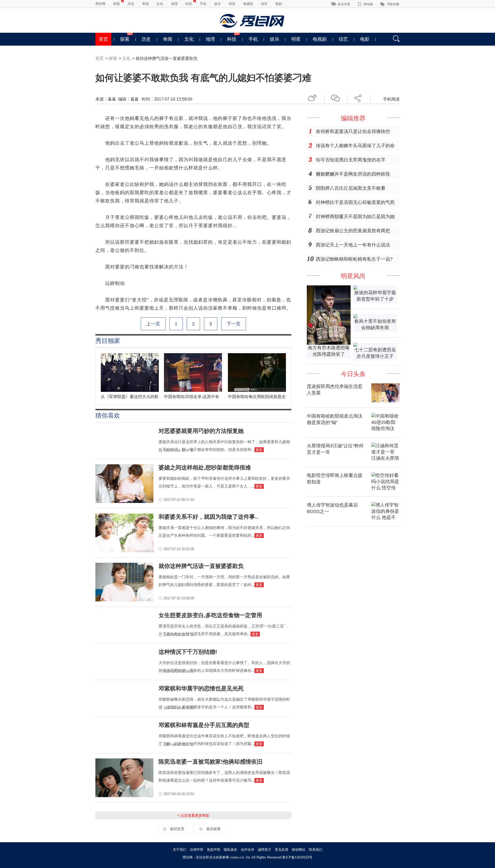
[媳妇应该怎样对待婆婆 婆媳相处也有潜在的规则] (124, 501)
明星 (232, 4)
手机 (203, 4)
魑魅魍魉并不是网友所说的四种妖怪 (353, 174)
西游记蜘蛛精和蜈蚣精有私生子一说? (354, 259)
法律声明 (196, 850)
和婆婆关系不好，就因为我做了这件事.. (208, 517)
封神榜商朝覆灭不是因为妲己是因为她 (355, 216)
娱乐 (217, 4)
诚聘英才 (264, 850)
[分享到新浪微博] (314, 97)
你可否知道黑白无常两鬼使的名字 (350, 159)
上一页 (153, 323)
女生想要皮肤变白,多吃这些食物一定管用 (210, 615)
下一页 (234, 323)
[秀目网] (252, 21)
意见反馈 (281, 850)
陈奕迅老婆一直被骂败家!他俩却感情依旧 (210, 761)
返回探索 (213, 829)
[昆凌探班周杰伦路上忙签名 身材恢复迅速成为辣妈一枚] (385, 400)
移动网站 (298, 850)
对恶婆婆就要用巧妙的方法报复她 (201, 431)
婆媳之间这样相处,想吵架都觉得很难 (205, 467)
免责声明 (213, 850)
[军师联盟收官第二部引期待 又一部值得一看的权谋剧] (130, 390)
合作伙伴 (247, 850)
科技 (188, 4)
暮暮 (112, 99)
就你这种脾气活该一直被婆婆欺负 (201, 566)
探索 (116, 4)
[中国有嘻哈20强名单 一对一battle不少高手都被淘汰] (193, 390)
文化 (159, 4)
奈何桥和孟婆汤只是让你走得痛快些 (353, 131)
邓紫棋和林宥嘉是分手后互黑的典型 (204, 725)
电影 (278, 4)
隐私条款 (230, 850)
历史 (131, 4)
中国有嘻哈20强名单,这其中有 (191, 396)
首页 (103, 39)
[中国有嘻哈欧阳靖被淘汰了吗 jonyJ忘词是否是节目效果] (257, 390)
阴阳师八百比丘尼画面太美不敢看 (350, 188)
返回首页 (177, 829)
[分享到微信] (337, 97)
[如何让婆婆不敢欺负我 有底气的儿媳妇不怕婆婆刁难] (124, 599)
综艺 (264, 4)
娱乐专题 (344, 4)
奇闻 (145, 4)
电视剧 (248, 4)
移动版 (368, 4)
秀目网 (100, 4)
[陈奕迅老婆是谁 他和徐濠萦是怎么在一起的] (124, 795)
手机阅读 (391, 99)
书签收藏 (393, 4)
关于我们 (179, 850)
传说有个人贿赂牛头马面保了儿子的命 (355, 145)
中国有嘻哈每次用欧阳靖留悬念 (257, 396)
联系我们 (315, 850)
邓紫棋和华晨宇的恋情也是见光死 (201, 688)
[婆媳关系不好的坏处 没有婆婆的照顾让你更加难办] (124, 550)
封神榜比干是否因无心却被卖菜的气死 (355, 202)
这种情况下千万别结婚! (188, 652)
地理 (174, 4)
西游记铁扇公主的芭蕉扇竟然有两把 (353, 230)
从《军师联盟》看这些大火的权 (130, 396)
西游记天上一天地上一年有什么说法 (353, 244)
